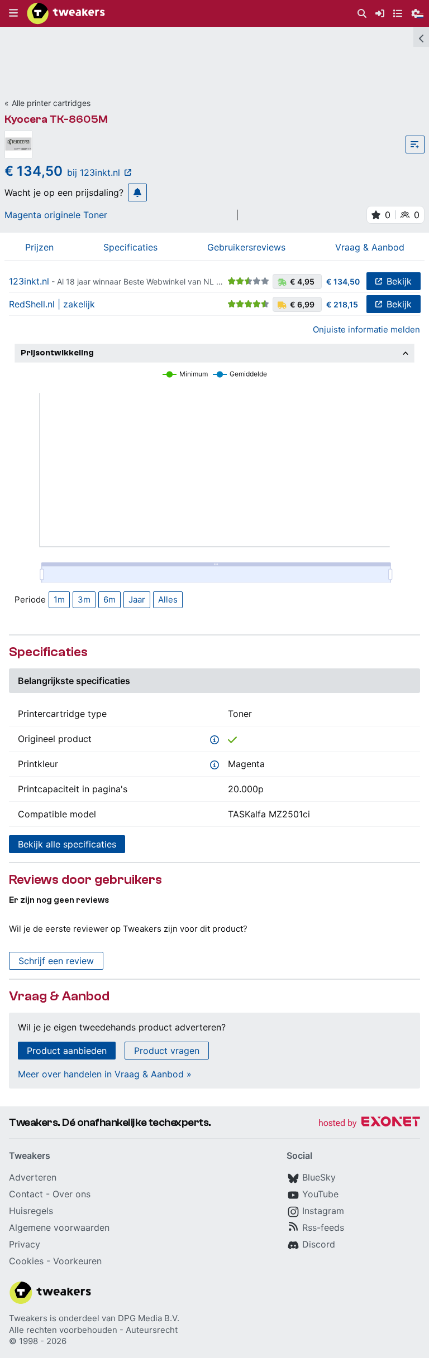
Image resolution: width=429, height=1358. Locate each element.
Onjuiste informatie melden (366, 329)
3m (84, 599)
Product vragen (166, 1050)
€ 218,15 (342, 304)
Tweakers (28, 1318)
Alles (168, 599)
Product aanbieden (67, 1050)
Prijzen (39, 247)
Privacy (24, 1244)
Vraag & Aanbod (369, 247)
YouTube (320, 1194)
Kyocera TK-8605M (56, 119)
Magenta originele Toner (55, 214)
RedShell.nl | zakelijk (52, 304)
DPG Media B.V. (148, 1318)
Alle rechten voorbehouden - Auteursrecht (93, 1330)
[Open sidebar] (421, 37)
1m (59, 599)
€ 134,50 (343, 281)
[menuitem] (362, 14)
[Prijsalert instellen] (137, 192)
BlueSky (319, 1177)
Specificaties (130, 247)
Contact (26, 1194)
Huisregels (31, 1210)
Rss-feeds (323, 1227)
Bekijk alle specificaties (67, 844)
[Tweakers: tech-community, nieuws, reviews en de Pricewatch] (65, 13)
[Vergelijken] (415, 144)
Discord (318, 1244)
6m (109, 599)
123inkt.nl (29, 281)
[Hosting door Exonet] (369, 1123)
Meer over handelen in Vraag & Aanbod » (105, 1074)
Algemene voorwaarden (59, 1227)
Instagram (323, 1210)
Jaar (136, 599)
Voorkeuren (77, 1260)
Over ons (71, 1194)
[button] (13, 13)
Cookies (26, 1260)
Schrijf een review (56, 960)
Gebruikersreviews (246, 247)
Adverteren (32, 1177)
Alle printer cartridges (51, 103)
